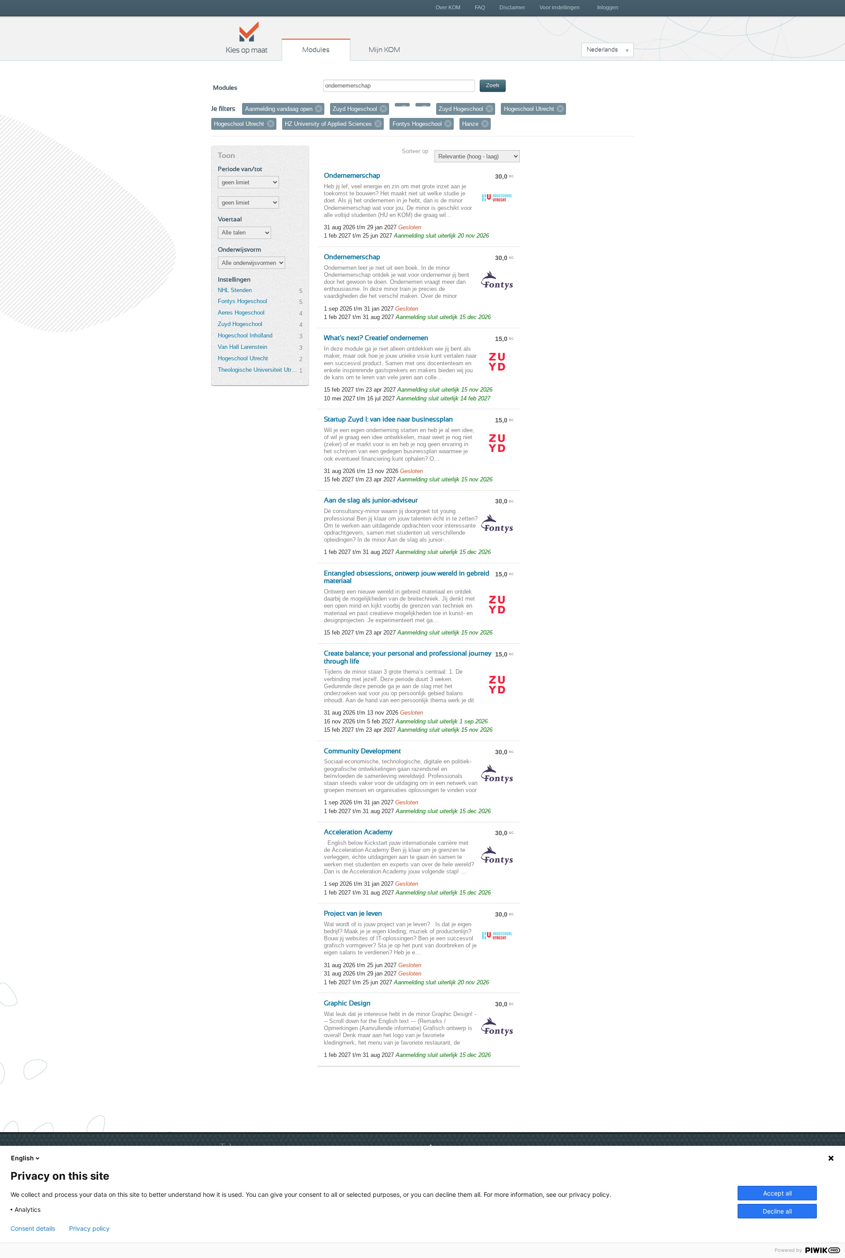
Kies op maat (247, 37)
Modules (316, 49)
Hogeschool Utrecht (243, 358)
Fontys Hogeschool (242, 301)
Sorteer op (415, 151)
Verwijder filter (318, 108)
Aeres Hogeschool (241, 312)
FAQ (480, 7)
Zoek (493, 85)
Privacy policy (89, 1228)
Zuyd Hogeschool (240, 324)
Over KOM (448, 7)
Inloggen (607, 7)
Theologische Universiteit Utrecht (258, 370)
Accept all (777, 1193)
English (22, 1158)
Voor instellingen (560, 7)
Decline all (777, 1211)
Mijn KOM (384, 49)
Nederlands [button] (602, 50)
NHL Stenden (235, 290)
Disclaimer (512, 7)
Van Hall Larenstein (242, 347)
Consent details (33, 1228)
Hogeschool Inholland (245, 335)
